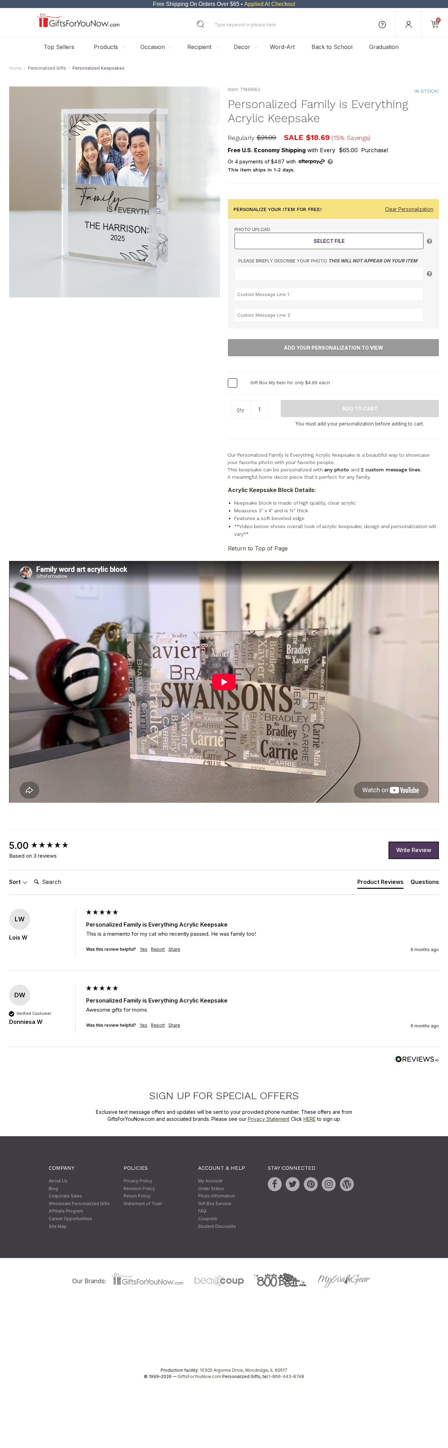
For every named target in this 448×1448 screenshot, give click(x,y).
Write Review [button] (413, 849)
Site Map (58, 1226)
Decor (242, 46)
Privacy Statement (268, 1119)
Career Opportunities (70, 1218)
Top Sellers (59, 46)
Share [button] (174, 949)
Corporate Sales (65, 1196)
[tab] (380, 883)
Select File (329, 241)
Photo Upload (252, 229)
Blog (53, 1188)
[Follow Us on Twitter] (293, 1184)
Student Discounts (217, 1226)
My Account (210, 1180)
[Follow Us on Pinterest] (311, 1184)
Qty (240, 410)
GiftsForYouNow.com (199, 1376)
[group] (46, 845)
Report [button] (158, 949)
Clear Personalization (409, 209)
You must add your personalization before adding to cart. (359, 424)
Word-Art (282, 46)
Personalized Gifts (47, 68)
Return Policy (137, 1196)
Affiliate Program (66, 1211)
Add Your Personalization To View (333, 348)
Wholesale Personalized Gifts (79, 1203)
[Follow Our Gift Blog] (347, 1184)
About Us (58, 1180)
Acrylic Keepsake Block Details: (272, 489)
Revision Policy (139, 1188)
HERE (309, 1119)
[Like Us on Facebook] (275, 1184)
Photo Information (216, 1196)
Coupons (207, 1218)
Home (15, 68)
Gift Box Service (214, 1203)
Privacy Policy (138, 1180)
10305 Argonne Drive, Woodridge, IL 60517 (243, 1370)
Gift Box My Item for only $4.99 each (290, 382)
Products (106, 46)
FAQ (202, 1211)
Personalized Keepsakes (98, 68)
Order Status (211, 1188)
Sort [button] (15, 881)
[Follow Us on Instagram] (329, 1184)
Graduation (384, 46)
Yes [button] (143, 949)
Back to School (332, 46)
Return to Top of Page (258, 548)
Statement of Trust (143, 1203)
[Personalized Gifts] (78, 25)
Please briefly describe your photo (327, 261)
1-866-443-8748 (286, 1376)
